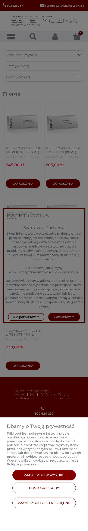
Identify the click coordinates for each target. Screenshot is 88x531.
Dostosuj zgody (44, 488)
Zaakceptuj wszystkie (44, 475)
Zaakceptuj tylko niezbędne (44, 503)
